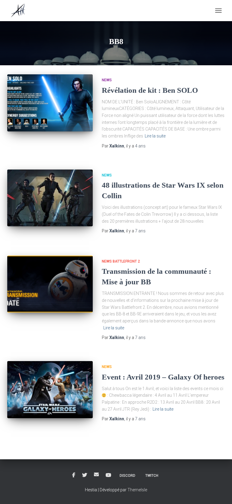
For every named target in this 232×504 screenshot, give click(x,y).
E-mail (96, 474)
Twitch (151, 475)
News (107, 80)
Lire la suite (155, 136)
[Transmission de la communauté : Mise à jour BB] (50, 284)
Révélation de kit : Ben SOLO (150, 90)
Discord (127, 475)
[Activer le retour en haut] (220, 491)
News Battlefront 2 (121, 261)
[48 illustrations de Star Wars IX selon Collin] (50, 198)
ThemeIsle (137, 489)
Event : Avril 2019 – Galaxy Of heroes (163, 377)
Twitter (84, 475)
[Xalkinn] (20, 10)
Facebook (73, 475)
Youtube (108, 475)
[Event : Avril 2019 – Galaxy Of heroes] (50, 389)
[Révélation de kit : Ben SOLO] (50, 102)
